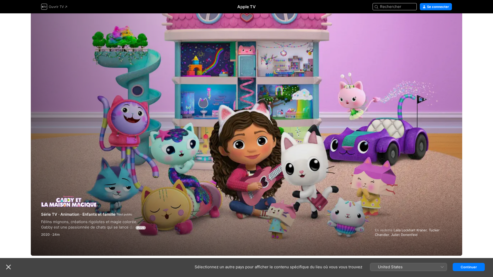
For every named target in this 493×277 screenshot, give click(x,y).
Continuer (469, 267)
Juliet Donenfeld (404, 235)
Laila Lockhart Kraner (410, 230)
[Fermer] (8, 267)
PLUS (140, 228)
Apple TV (246, 6)
